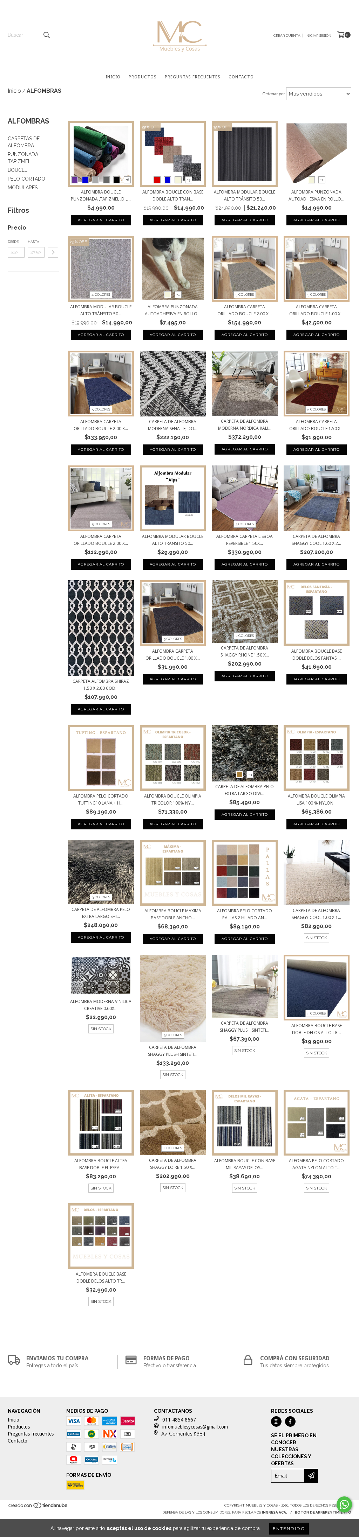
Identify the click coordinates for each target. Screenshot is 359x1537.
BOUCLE (17, 170)
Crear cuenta (286, 35)
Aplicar (53, 252)
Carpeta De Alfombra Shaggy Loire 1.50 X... (172, 1163)
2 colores (245, 636)
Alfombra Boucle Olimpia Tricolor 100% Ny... (172, 799)
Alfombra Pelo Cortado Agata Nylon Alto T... (316, 1164)
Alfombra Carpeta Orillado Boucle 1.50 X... (316, 425)
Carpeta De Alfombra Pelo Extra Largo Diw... (244, 790)
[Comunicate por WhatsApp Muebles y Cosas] (344, 1504)
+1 (321, 180)
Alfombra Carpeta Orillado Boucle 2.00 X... (244, 310)
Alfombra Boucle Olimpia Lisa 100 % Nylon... (316, 799)
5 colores (245, 294)
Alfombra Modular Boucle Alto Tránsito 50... (244, 195)
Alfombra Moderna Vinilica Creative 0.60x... (100, 1004)
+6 (127, 180)
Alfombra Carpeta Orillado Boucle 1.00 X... (316, 310)
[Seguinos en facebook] (290, 1421)
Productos (143, 77)
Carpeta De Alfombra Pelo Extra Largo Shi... (101, 912)
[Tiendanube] (38, 1507)
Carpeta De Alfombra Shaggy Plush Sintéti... (172, 1050)
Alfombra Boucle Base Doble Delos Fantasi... (316, 654)
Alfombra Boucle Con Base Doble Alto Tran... (172, 195)
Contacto (241, 77)
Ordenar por (274, 93)
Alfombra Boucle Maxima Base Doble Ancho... (172, 914)
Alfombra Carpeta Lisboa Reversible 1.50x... (244, 539)
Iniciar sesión (318, 35)
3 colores (245, 524)
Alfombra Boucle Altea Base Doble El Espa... (100, 1164)
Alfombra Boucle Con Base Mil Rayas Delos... (244, 1164)
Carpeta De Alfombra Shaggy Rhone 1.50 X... (245, 651)
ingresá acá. (274, 1512)
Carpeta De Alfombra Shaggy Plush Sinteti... (244, 1026)
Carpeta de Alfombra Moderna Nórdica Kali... (244, 424)
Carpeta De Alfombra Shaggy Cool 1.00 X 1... (316, 913)
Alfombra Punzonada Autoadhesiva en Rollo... (316, 195)
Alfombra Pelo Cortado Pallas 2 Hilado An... (244, 914)
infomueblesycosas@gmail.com (195, 1427)
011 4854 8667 (179, 1420)
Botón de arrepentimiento (323, 1512)
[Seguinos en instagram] (276, 1421)
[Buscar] (46, 35)
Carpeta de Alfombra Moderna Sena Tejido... (172, 425)
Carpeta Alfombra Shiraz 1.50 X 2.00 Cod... (101, 684)
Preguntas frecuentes (193, 77)
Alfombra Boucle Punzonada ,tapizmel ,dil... (101, 195)
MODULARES (23, 187)
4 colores (101, 294)
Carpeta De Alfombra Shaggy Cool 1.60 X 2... (316, 539)
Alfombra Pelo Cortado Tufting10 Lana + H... (100, 799)
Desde (13, 242)
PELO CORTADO (26, 179)
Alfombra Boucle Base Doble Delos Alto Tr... (316, 1029)
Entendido (289, 1528)
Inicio (113, 77)
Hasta (33, 242)
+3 (188, 180)
